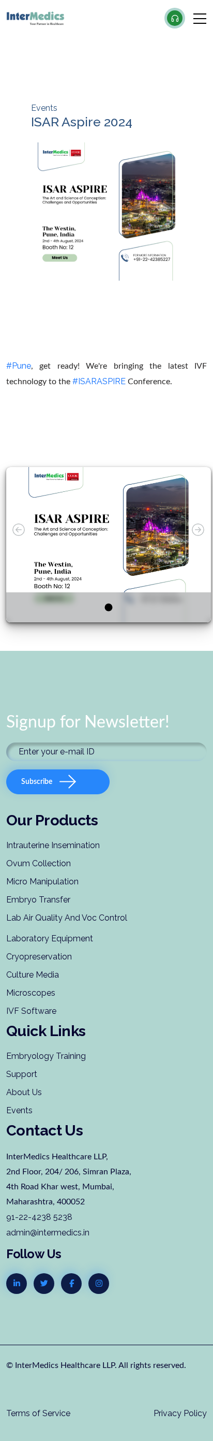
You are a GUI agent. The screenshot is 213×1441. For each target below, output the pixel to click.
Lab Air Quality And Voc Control (66, 918)
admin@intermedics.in (47, 1233)
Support (21, 1074)
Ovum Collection (38, 863)
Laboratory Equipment (49, 938)
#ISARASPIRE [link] (99, 381)
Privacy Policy (180, 1413)
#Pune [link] (18, 366)
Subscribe (36, 781)
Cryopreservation (39, 957)
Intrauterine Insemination (53, 845)
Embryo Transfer (38, 900)
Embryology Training (46, 1056)
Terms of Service (38, 1413)
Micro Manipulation (42, 881)
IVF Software (31, 1011)
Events (19, 1110)
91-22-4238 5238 (39, 1217)
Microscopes (30, 993)
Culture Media (32, 975)
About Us (24, 1092)
